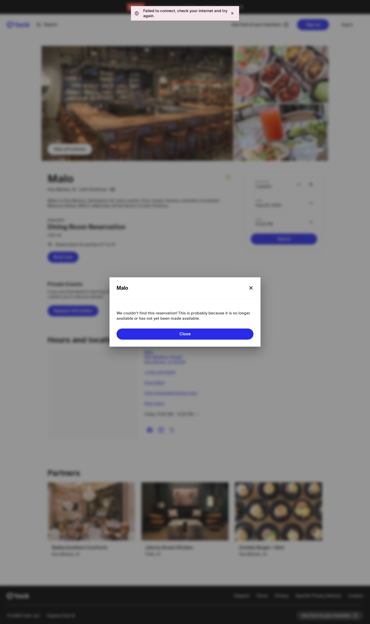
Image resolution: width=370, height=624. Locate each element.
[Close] (250, 287)
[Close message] (232, 13)
